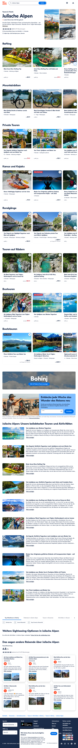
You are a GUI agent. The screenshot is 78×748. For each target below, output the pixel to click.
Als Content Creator (67, 727)
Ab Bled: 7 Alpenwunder (10, 686)
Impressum (36, 726)
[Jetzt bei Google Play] (26, 725)
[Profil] (73, 3)
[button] (16, 63)
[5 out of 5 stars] (14, 661)
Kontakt (35, 723)
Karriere (54, 726)
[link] (16, 63)
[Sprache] (67, 3)
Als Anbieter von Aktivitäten (66, 724)
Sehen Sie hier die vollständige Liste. (40, 635)
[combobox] (23, 3)
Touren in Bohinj (50, 715)
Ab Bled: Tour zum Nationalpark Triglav (62, 686)
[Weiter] (75, 63)
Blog (53, 728)
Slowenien (12, 715)
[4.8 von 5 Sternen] (7, 29)
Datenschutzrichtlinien (34, 418)
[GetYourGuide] (4, 3)
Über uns (54, 723)
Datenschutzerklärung (39, 728)
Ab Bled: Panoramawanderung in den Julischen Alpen (39, 657)
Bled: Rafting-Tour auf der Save (62, 657)
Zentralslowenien (21, 715)
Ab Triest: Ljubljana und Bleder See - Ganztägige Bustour (13, 657)
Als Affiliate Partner (67, 730)
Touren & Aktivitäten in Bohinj (36, 715)
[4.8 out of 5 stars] (7, 652)
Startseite (4, 715)
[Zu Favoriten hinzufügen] (29, 49)
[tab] (11, 618)
